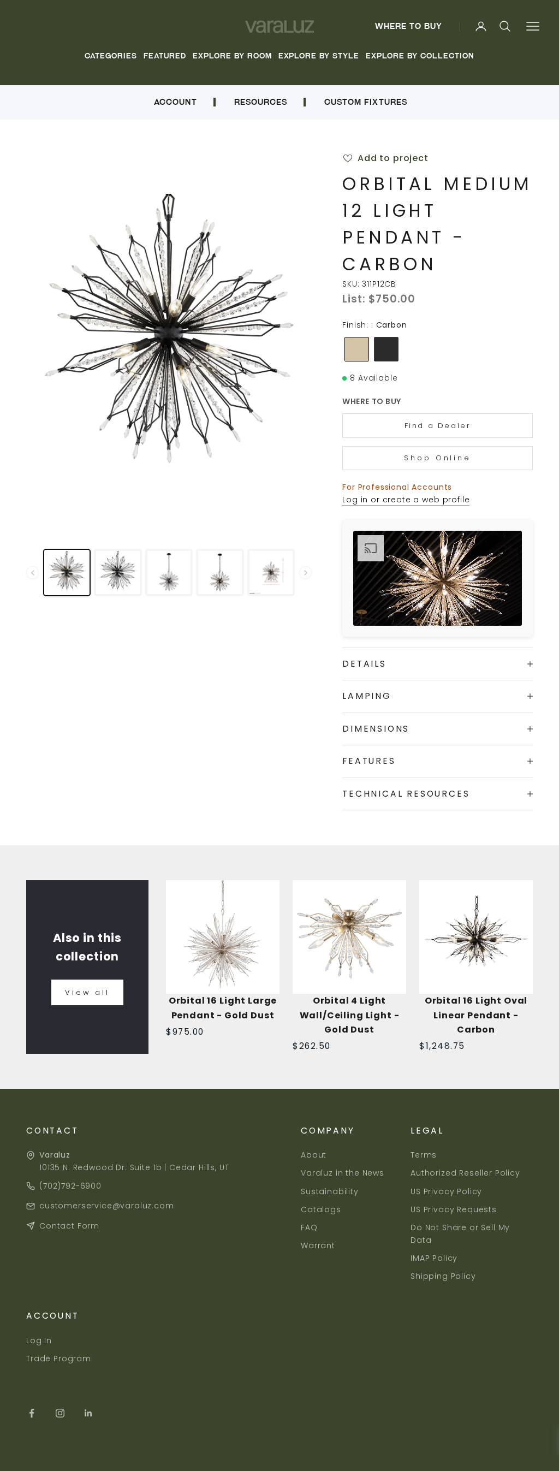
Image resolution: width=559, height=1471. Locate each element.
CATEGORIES (111, 56)
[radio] (355, 349)
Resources (260, 102)
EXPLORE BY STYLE (319, 56)
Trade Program (58, 1358)
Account (175, 102)
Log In (39, 1340)
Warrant (318, 1245)
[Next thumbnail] (305, 572)
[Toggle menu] (532, 26)
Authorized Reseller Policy (465, 1172)
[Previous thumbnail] (32, 572)
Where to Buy (409, 26)
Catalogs (321, 1209)
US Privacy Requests (454, 1209)
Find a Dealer (438, 425)
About (313, 1154)
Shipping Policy (443, 1276)
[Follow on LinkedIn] (88, 1413)
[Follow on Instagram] (60, 1413)
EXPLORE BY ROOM (232, 56)
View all (87, 992)
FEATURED (165, 56)
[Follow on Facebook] (31, 1413)
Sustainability (330, 1191)
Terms (424, 1154)
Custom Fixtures (365, 102)
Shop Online (437, 458)
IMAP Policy (434, 1258)
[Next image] (294, 337)
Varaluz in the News (342, 1172)
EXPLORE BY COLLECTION (420, 56)
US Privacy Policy (446, 1191)
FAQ (309, 1227)
